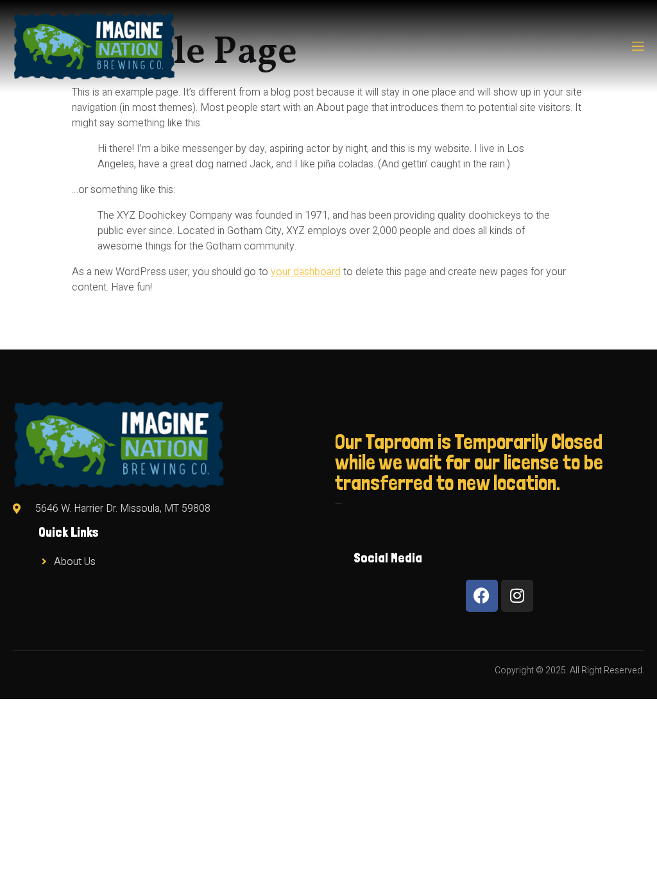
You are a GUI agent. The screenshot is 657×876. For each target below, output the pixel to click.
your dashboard (306, 272)
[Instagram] (517, 596)
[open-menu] (637, 46)
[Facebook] (482, 596)
